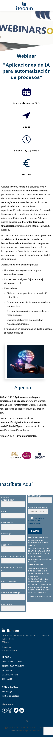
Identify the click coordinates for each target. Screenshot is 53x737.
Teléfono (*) (35, 496)
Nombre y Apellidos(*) (8, 498)
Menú (48, 5)
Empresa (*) (7, 522)
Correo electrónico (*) (12, 569)
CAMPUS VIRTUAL (10, 674)
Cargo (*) (6, 534)
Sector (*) (6, 545)
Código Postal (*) (11, 593)
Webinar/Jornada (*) (39, 507)
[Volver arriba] (26, 721)
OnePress (15, 730)
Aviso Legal (7, 691)
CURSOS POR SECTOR (12, 661)
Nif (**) (5, 511)
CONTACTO (7, 679)
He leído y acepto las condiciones (37, 520)
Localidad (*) (8, 581)
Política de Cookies (10, 696)
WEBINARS (7, 670)
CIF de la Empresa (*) (12, 556)
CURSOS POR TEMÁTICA (13, 666)
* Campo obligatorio (39, 596)
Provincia (6, 604)
